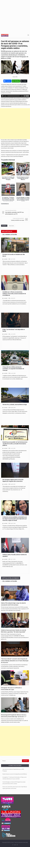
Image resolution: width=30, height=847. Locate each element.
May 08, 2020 (12, 407)
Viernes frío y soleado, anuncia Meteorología (15, 404)
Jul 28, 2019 (12, 298)
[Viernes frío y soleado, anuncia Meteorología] (15, 395)
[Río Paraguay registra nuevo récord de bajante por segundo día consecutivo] (15, 470)
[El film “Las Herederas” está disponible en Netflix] (15, 320)
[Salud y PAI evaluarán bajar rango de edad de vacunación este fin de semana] (15, 593)
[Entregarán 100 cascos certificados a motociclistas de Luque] (15, 677)
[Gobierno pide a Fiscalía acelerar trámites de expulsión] (15, 545)
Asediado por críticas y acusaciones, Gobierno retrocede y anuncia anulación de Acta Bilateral (14, 293)
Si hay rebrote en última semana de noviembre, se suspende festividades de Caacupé (13, 368)
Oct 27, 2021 (12, 259)
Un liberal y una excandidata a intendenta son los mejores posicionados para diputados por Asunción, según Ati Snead (15, 518)
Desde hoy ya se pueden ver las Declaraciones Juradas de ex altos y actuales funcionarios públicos (15, 443)
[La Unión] (4, 35)
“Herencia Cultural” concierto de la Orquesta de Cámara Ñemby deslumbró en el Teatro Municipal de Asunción (14, 660)
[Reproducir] (3, 96)
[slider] (27, 96)
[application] (15, 96)
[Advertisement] (15, 16)
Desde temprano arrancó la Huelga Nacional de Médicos (15, 774)
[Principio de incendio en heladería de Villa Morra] (15, 245)
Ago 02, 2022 (13, 523)
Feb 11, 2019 (12, 559)
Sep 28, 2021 (12, 484)
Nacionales (11, 225)
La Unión (5, 259)
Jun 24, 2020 (12, 448)
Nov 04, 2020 (12, 373)
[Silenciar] (24, 96)
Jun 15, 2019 (12, 334)
